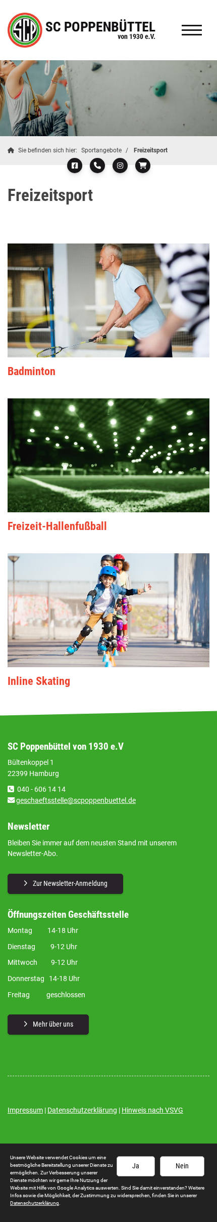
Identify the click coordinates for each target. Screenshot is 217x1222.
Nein (182, 1166)
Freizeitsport (151, 150)
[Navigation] (191, 30)
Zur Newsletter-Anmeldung (70, 883)
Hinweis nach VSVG (152, 1110)
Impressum (25, 1110)
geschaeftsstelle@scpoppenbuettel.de (76, 800)
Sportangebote (101, 150)
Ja (135, 1166)
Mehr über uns (53, 1024)
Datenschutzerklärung (82, 1110)
